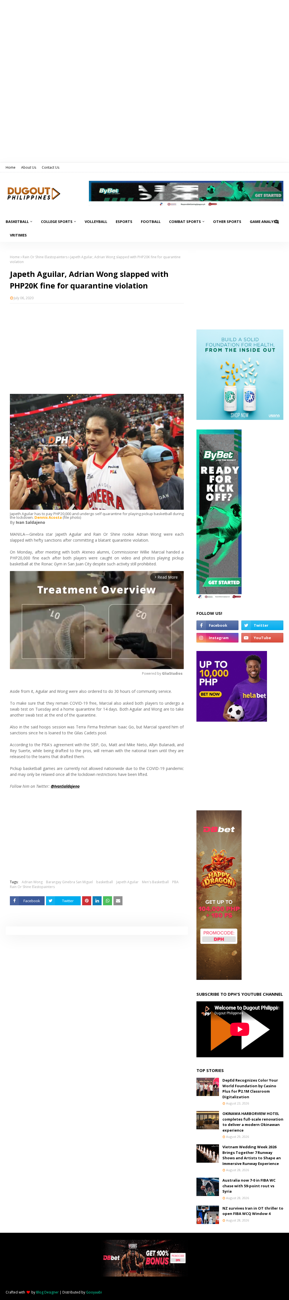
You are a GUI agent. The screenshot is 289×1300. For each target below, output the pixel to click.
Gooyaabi (94, 1292)
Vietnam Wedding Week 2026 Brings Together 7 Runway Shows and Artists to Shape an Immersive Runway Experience (251, 1155)
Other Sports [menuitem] (227, 221)
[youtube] (262, 638)
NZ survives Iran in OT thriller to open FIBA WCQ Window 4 (252, 1211)
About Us (28, 167)
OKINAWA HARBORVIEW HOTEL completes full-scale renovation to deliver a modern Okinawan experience (252, 1122)
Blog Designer (47, 1292)
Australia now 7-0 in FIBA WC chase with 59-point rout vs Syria (248, 1186)
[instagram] (217, 638)
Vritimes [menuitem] (18, 235)
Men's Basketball (155, 882)
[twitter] (262, 625)
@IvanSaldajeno (65, 786)
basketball (104, 882)
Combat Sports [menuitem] (185, 221)
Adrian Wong (32, 882)
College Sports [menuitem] (57, 221)
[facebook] (217, 625)
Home (11, 167)
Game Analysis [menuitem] (264, 221)
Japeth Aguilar (127, 882)
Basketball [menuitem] (17, 221)
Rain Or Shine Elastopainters (45, 257)
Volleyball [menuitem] (96, 221)
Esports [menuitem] (124, 221)
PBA (175, 882)
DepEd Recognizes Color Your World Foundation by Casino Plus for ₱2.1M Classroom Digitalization (250, 1088)
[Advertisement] (97, 348)
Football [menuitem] (151, 221)
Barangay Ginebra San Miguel (69, 882)
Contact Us (50, 167)
